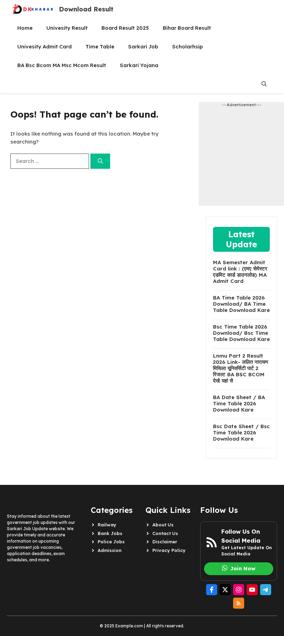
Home (25, 28)
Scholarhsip (187, 46)
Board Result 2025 (125, 28)
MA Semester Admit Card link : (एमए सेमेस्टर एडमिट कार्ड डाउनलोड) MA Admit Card (240, 271)
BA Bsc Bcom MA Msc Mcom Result (61, 65)
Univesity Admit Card (44, 46)
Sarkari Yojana (139, 65)
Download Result (86, 9)
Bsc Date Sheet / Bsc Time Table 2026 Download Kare (241, 432)
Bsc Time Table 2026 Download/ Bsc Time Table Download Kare (241, 333)
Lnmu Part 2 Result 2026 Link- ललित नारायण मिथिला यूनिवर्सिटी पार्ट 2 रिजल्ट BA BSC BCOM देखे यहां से (240, 368)
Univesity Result (67, 28)
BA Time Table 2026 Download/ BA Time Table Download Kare (241, 304)
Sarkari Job (143, 46)
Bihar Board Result (187, 28)
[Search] (100, 161)
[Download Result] (32, 9)
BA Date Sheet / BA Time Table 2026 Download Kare (239, 403)
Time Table (100, 46)
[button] (264, 84)
